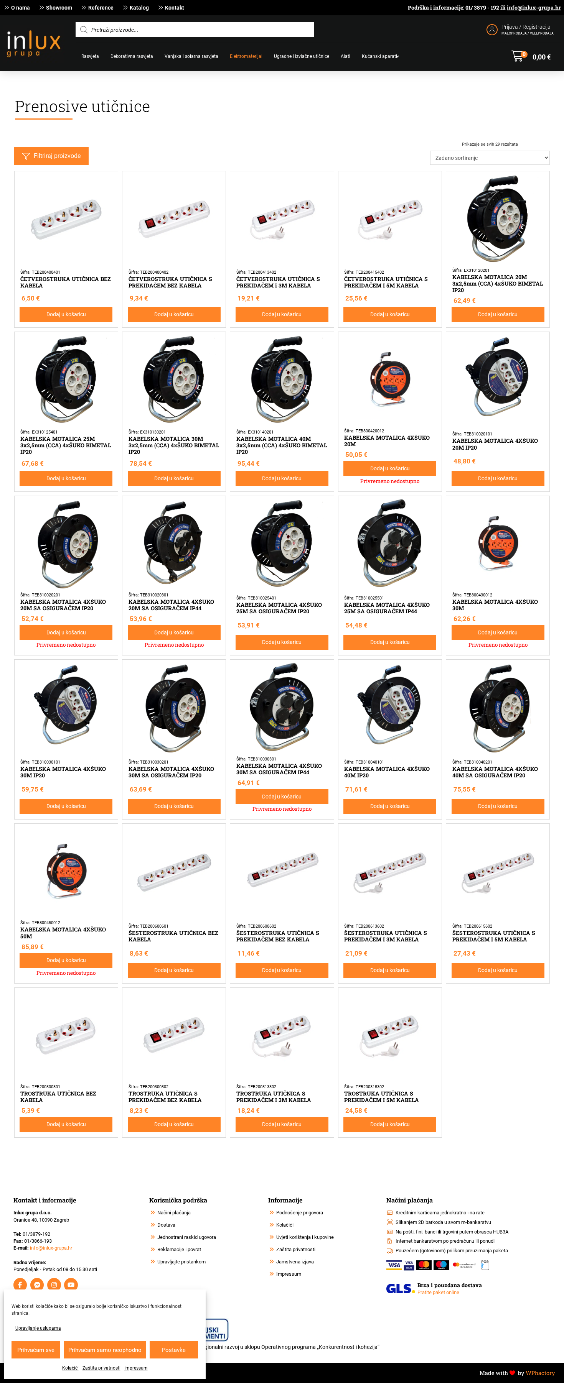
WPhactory (540, 1372)
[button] (531, 56)
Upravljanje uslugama (38, 1328)
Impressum (136, 1368)
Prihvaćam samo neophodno (105, 1350)
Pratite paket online (438, 1292)
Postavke (174, 1350)
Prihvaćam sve (35, 1350)
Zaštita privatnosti (101, 1368)
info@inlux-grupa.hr (534, 7)
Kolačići (70, 1368)
